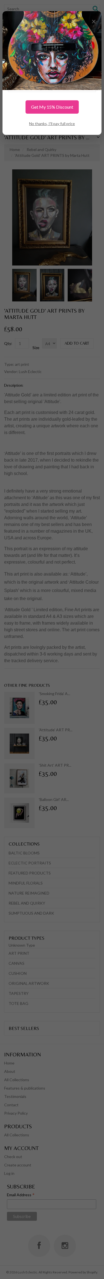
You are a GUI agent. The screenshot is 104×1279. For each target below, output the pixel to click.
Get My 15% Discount (52, 106)
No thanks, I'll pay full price (52, 123)
